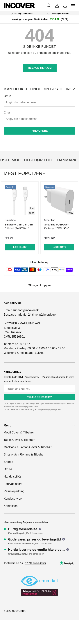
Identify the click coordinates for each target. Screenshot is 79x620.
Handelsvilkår (13, 476)
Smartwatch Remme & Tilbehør (24, 454)
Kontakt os (10, 505)
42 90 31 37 (22, 344)
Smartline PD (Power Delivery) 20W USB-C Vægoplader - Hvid (56, 228)
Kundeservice (13, 498)
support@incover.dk (26, 310)
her (59, 409)
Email (7, 112)
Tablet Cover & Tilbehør (19, 439)
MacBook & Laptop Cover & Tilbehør (27, 447)
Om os (8, 469)
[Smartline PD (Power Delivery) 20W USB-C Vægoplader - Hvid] (59, 200)
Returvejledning (14, 491)
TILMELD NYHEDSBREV (39, 397)
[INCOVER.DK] (19, 5)
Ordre (7, 95)
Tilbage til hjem (40, 67)
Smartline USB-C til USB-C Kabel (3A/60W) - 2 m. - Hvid (19, 228)
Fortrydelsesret (13, 483)
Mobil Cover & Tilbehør (19, 432)
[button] (65, 6)
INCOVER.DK (18, 611)
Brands (8, 461)
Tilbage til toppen (39, 285)
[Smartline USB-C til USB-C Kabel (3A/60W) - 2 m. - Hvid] (20, 200)
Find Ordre (40, 130)
